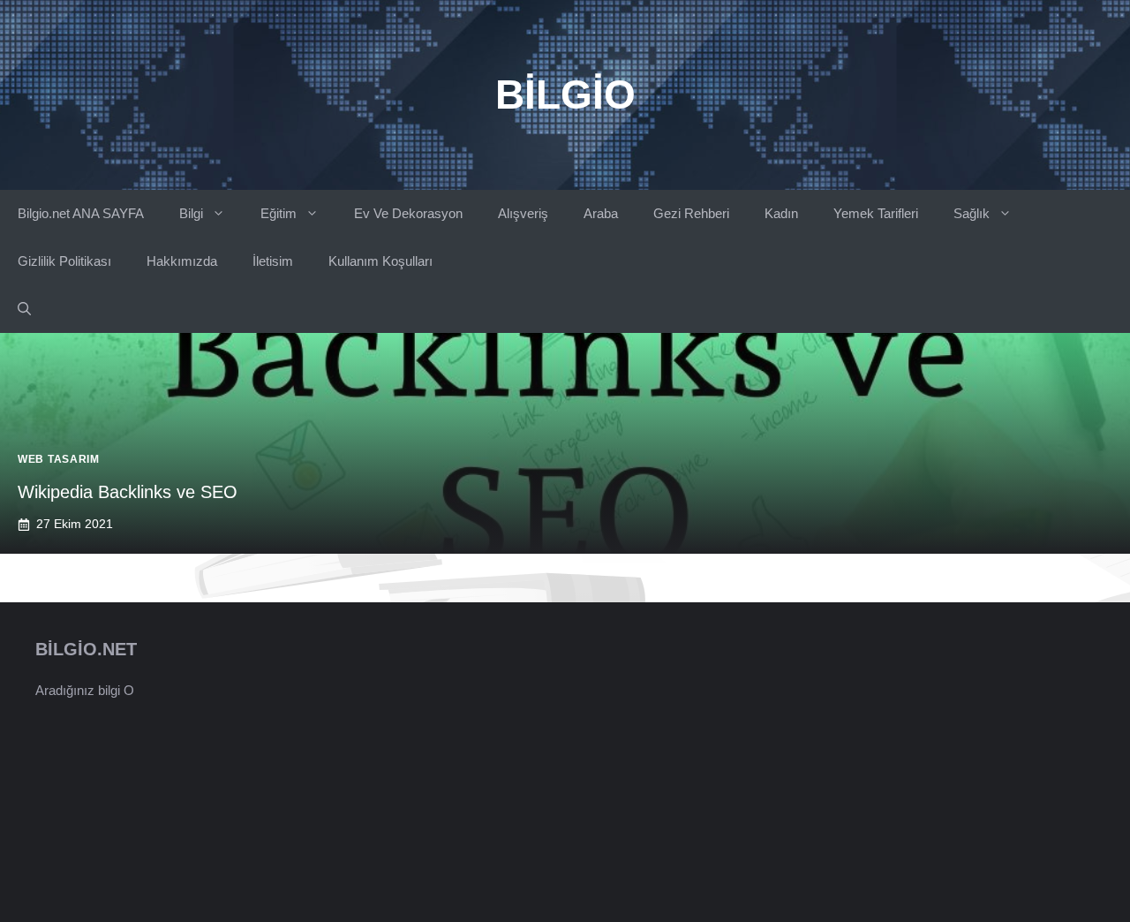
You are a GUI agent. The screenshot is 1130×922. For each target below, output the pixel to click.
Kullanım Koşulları (380, 260)
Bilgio (565, 94)
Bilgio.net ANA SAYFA (81, 213)
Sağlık (971, 213)
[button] (24, 309)
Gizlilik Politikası (64, 260)
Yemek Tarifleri (875, 213)
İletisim (272, 260)
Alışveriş (523, 213)
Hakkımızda (182, 260)
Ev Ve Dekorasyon (408, 213)
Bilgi (191, 213)
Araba (601, 213)
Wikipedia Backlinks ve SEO (127, 492)
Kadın (781, 213)
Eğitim (278, 213)
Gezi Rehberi (691, 213)
